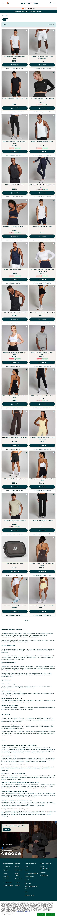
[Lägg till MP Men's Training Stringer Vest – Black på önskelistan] (26, 286)
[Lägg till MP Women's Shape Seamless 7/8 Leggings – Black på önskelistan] (26, 115)
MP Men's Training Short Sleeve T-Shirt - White (13, 718)
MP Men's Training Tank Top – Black (14, 184)
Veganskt (17, 885)
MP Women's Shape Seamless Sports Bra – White (14, 353)
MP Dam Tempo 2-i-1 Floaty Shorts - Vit (15, 605)
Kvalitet (27, 870)
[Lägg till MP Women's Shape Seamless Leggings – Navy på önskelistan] (53, 158)
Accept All (41, 914)
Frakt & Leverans (8, 882)
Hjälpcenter (7, 870)
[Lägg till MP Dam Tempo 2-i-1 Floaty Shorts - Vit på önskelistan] (26, 579)
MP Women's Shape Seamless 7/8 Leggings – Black (15, 142)
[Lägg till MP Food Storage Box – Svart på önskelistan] (26, 537)
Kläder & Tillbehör (17, 874)
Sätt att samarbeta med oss (31, 887)
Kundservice (7, 866)
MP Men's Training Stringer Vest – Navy (14, 269)
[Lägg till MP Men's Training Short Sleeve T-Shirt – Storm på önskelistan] (53, 326)
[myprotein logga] (29, 3)
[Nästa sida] (32, 620)
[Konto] (50, 3)
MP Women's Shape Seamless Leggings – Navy (42, 184)
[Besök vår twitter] (16, 853)
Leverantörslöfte (29, 895)
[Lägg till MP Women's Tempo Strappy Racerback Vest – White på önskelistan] (53, 452)
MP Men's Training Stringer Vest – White (42, 141)
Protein (17, 866)
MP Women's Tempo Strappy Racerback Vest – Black (14, 396)
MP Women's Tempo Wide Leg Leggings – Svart (42, 521)
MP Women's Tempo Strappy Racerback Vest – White (42, 479)
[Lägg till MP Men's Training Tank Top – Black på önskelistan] (26, 158)
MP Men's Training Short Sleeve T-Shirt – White (15, 57)
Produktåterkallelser (8, 885)
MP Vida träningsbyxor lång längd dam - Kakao (14, 437)
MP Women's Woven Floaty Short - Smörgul (42, 605)
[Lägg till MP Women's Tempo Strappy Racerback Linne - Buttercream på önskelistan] (53, 411)
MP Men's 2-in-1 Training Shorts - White (11, 725)
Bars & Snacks (18, 878)
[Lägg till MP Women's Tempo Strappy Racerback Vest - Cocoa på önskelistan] (53, 537)
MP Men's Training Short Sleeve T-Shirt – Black (14, 98)
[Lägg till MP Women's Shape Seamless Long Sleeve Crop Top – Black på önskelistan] (53, 72)
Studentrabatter (44, 875)
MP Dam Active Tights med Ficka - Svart (42, 395)
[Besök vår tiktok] (9, 853)
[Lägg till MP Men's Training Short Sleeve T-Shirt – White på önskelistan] (26, 30)
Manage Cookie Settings (7, 914)
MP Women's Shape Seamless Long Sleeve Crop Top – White (42, 270)
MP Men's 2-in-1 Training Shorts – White (42, 56)
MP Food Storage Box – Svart (15, 563)
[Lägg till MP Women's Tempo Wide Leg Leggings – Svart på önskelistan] (53, 494)
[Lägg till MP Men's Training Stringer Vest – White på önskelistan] (53, 115)
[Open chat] (19, 853)
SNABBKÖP (16, 64)
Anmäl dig (6, 829)
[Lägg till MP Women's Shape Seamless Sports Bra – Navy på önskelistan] (26, 200)
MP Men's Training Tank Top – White (42, 226)
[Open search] (8, 3)
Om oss (27, 866)
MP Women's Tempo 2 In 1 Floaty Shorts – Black (42, 312)
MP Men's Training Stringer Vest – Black (14, 312)
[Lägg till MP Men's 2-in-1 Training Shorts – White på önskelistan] (53, 30)
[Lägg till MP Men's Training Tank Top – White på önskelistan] (53, 200)
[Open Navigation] (2, 3)
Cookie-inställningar (7, 844)
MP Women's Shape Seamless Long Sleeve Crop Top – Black (42, 99)
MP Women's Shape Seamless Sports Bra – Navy (14, 227)
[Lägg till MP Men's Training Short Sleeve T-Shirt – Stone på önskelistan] (26, 494)
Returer (5, 873)
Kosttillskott (18, 870)
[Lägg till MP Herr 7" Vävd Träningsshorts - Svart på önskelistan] (26, 452)
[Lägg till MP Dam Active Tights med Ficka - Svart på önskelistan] (53, 369)
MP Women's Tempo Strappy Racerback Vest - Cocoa (42, 564)
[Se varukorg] (54, 3)
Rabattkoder (43, 872)
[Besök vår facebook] (6, 853)
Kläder (6, 15)
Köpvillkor (27, 879)
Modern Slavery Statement (32, 873)
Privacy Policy (20, 911)
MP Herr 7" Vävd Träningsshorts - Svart (14, 478)
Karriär (26, 892)
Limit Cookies (51, 914)
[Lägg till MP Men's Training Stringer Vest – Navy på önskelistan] (26, 243)
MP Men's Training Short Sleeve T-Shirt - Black (12, 731)
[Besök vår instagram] (2, 853)
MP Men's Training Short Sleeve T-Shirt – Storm (42, 353)
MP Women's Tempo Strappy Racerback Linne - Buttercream (42, 438)
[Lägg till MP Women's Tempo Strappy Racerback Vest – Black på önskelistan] (26, 369)
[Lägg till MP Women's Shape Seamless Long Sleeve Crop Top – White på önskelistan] (53, 243)
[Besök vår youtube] (12, 853)
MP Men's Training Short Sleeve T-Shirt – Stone (15, 521)
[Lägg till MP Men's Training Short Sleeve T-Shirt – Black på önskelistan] (26, 72)
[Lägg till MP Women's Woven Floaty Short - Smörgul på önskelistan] (53, 579)
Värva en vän (44, 867)
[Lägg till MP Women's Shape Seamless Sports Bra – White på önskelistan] (26, 326)
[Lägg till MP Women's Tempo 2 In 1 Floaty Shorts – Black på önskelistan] (53, 286)
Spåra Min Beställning (6, 877)
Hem (3, 15)
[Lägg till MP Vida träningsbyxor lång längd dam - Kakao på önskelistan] (26, 411)
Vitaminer (17, 882)
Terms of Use (27, 911)
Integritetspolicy (29, 876)
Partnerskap (28, 883)
